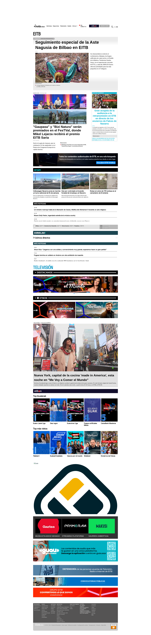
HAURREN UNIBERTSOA (98, 536)
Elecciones (83, 608)
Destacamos (44, 272)
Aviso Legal (64, 625)
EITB (37, 34)
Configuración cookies (82, 625)
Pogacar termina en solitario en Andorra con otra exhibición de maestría (58, 255)
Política (52, 608)
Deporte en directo (61, 621)
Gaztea (43, 610)
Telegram (93, 610)
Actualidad (53, 605)
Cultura (52, 610)
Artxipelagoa (44, 617)
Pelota (58, 615)
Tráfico (82, 606)
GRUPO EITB (105, 26)
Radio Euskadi (45, 607)
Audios (71, 608)
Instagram (93, 608)
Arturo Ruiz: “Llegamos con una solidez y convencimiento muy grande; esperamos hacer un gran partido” (70, 249)
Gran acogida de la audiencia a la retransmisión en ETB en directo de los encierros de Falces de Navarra (104, 117)
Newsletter (93, 604)
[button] (75, 293)
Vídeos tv (36, 608)
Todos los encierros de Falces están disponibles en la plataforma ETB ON (103, 139)
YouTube (93, 613)
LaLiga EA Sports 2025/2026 (63, 607)
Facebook (93, 605)
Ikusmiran (53, 611)
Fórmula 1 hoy (60, 611)
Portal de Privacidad (56, 625)
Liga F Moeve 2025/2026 (62, 608)
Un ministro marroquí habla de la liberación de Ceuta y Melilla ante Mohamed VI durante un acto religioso (70, 210)
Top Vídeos (72, 605)
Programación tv (37, 605)
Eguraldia (53, 612)
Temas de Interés (84, 610)
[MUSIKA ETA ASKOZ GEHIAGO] (48, 525)
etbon (43, 298)
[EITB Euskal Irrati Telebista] (39, 26)
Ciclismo (58, 617)
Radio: (43, 604)
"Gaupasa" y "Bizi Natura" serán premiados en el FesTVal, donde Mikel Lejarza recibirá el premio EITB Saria (57, 132)
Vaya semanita (37, 610)
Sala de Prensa (84, 613)
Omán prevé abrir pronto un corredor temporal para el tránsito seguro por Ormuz (61, 221)
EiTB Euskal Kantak (46, 612)
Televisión (63, 26)
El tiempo (82, 605)
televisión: (37, 604)
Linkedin (93, 611)
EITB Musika (44, 611)
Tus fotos (105, 225)
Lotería (82, 609)
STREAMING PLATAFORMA (73, 536)
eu (115, 27)
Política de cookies (72, 625)
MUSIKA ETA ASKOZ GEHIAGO (47, 536)
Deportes (56, 26)
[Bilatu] (112, 27)
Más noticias (40, 204)
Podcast (43, 615)
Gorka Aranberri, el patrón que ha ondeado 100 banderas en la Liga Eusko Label (61, 261)
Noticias (49, 26)
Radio (69, 26)
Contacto (98, 625)
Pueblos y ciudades (85, 612)
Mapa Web (103, 625)
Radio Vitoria (44, 608)
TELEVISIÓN (43, 267)
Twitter (92, 607)
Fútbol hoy (59, 605)
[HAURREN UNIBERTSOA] (102, 525)
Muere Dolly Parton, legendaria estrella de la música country (54, 215)
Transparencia (92, 625)
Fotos (71, 607)
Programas (44, 614)
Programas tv (37, 607)
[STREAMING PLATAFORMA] (75, 525)
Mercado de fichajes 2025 (62, 612)
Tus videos (105, 228)
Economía (53, 607)
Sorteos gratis (84, 607)
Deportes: (59, 604)
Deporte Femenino (61, 614)
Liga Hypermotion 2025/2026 (63, 610)
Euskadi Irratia (45, 605)
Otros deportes (60, 620)
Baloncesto (59, 618)
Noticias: (53, 604)
